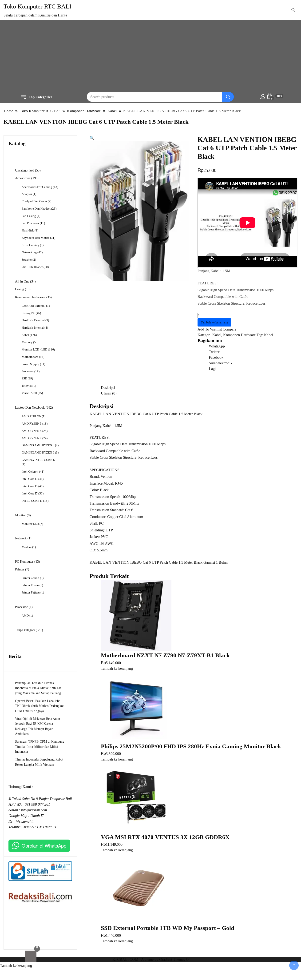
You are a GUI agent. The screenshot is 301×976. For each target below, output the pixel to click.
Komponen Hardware (239, 335)
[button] (92, 138)
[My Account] (262, 96)
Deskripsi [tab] (108, 388)
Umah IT (37, 816)
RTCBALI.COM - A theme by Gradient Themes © (150, 959)
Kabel (216, 335)
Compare (229, 329)
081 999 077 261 (37, 804)
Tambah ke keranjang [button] (117, 668)
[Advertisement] (150, 57)
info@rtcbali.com (34, 810)
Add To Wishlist (210, 329)
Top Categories (40, 97)
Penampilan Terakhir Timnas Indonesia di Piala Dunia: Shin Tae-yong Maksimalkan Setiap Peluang (39, 688)
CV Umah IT (47, 827)
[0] (30, 956)
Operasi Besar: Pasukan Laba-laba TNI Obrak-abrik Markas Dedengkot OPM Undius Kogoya (39, 706)
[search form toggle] (293, 10)
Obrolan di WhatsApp (44, 845)
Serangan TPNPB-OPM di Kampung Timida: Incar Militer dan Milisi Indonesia (39, 746)
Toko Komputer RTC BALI (37, 6)
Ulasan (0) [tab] (108, 393)
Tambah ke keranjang (214, 322)
